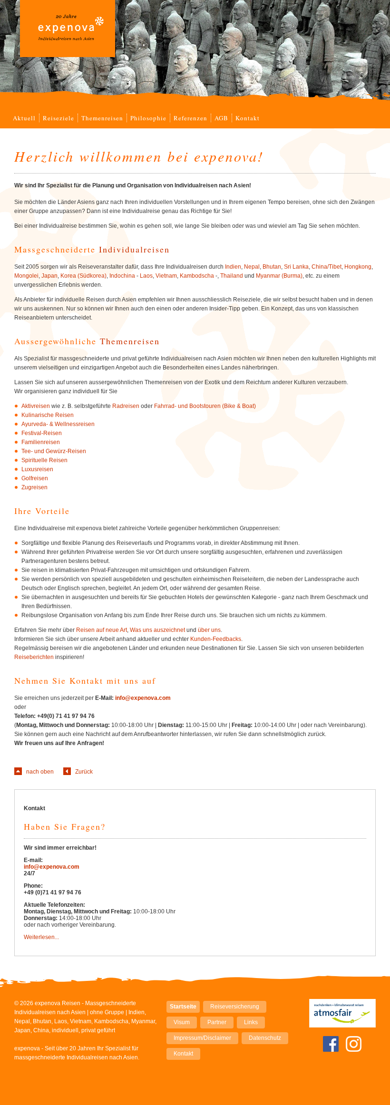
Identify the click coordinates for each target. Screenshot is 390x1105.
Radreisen (125, 406)
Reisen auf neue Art (101, 630)
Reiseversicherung (234, 1006)
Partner (216, 1022)
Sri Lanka (296, 266)
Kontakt (247, 118)
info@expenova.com (143, 698)
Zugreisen (34, 487)
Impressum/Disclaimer (202, 1038)
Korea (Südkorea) (83, 275)
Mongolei (26, 275)
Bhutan (272, 266)
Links (251, 1022)
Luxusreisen (37, 469)
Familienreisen (40, 442)
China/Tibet (326, 266)
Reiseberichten (34, 657)
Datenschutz (265, 1038)
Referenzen (190, 118)
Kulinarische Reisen (47, 415)
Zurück (84, 771)
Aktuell (24, 118)
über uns (209, 630)
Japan (49, 275)
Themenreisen (102, 118)
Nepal (252, 266)
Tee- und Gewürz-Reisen (53, 451)
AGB (221, 118)
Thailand (231, 275)
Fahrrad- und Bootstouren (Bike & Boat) (205, 406)
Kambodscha (197, 275)
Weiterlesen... (41, 937)
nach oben (40, 771)
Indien (233, 266)
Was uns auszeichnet (157, 630)
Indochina (122, 275)
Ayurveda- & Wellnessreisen (58, 424)
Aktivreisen (35, 406)
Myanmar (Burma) (279, 275)
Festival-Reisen (41, 433)
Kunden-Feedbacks (215, 639)
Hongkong (357, 266)
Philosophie (148, 118)
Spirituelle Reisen (44, 460)
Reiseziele (58, 118)
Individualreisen (134, 249)
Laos (146, 275)
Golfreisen (34, 478)
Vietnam (166, 275)
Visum (182, 1022)
